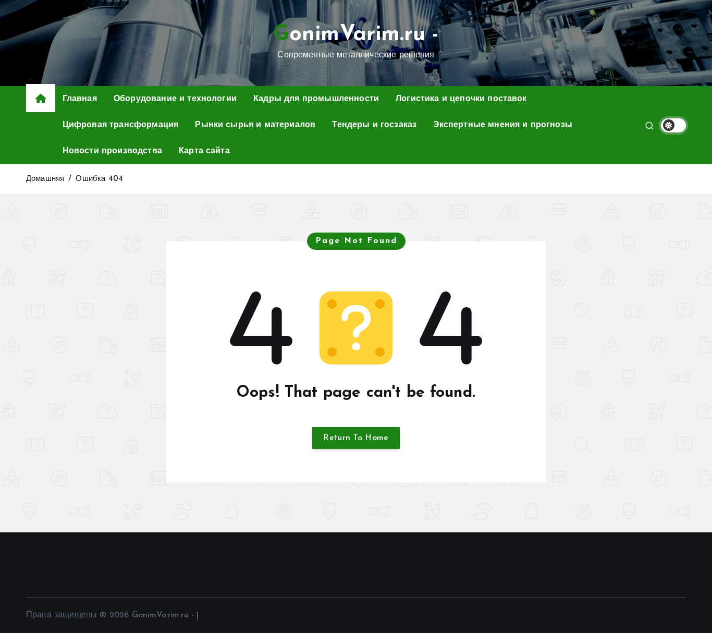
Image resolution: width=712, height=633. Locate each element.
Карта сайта (204, 151)
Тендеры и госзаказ (374, 125)
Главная (80, 99)
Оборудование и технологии (175, 99)
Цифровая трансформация (121, 125)
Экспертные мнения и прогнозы (502, 125)
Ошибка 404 (99, 179)
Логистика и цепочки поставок (461, 99)
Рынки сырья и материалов (255, 125)
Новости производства (112, 151)
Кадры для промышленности (316, 99)
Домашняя (45, 179)
